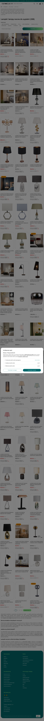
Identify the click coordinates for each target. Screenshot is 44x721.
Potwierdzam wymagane (12, 370)
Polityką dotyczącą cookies (29, 354)
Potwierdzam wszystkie (32, 370)
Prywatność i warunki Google (23, 356)
